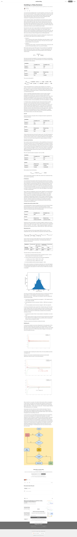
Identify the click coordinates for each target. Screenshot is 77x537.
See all (26, 519)
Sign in (74, 1)
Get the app (42, 533)
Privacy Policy (44, 476)
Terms (39, 531)
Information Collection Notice (38, 476)
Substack (34, 535)
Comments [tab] (25, 488)
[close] (46, 508)
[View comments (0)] (27, 11)
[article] (38, 503)
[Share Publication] (67, 1)
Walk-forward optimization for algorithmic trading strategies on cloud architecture (33, 501)
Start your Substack (36, 533)
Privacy (37, 531)
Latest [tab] (27, 498)
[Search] (65, 1)
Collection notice (43, 531)
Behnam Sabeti (29, 509)
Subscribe (70, 1)
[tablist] (27, 488)
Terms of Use (42, 519)
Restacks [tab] (29, 488)
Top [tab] (24, 498)
